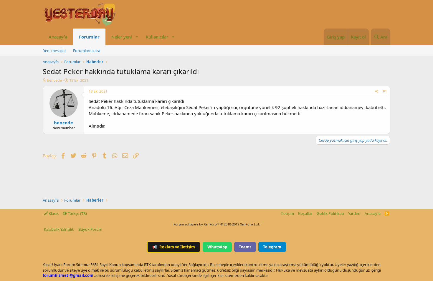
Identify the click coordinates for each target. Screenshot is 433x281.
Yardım (354, 213)
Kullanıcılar (157, 37)
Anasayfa (58, 37)
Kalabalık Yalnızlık (59, 229)
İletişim (287, 213)
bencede (54, 80)
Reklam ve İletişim (173, 247)
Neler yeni (121, 37)
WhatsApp (217, 247)
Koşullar (305, 213)
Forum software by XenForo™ (216, 224)
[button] (136, 37)
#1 (385, 91)
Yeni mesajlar (54, 50)
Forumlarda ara (86, 50)
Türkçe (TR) (77, 213)
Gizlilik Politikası (330, 213)
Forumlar (89, 37)
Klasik (53, 213)
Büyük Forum (90, 229)
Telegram (272, 247)
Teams (245, 247)
